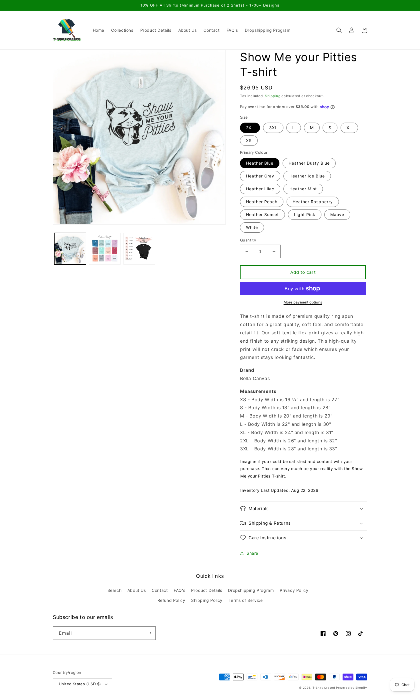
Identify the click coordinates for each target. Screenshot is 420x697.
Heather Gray (260, 175)
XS (249, 140)
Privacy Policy (294, 590)
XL (349, 127)
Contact (160, 590)
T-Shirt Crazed (324, 687)
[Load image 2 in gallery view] (105, 249)
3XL (273, 127)
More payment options (303, 302)
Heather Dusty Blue (309, 163)
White (252, 227)
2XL (250, 127)
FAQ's (179, 590)
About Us (136, 590)
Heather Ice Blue (307, 175)
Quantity (248, 240)
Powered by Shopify (351, 687)
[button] (339, 30)
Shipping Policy (207, 600)
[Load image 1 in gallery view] (70, 249)
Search (114, 590)
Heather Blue (259, 163)
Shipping (273, 96)
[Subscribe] (149, 633)
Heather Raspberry (313, 201)
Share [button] (252, 553)
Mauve (337, 214)
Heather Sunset (262, 214)
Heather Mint (303, 188)
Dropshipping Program (251, 590)
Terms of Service (246, 600)
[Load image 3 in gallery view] (139, 249)
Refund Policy (171, 600)
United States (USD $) (80, 684)
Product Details (206, 590)
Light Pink (304, 214)
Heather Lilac (260, 188)
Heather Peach (261, 201)
